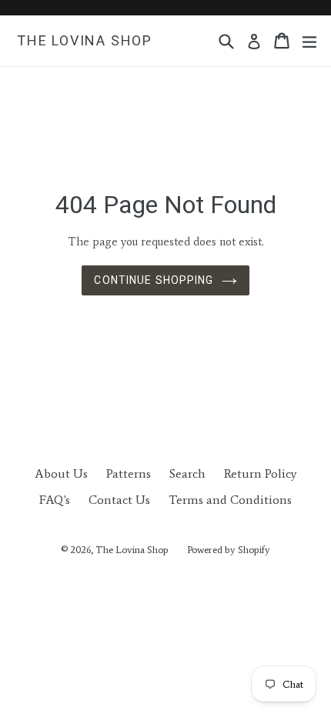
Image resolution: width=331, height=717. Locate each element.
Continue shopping (153, 280)
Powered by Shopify (228, 549)
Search (187, 473)
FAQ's (54, 499)
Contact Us (119, 499)
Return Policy (260, 473)
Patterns (128, 473)
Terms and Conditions (230, 499)
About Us (61, 473)
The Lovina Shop (84, 40)
